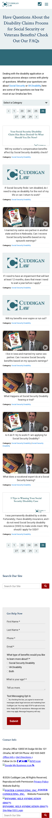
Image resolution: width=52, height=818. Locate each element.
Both (11, 671)
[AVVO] (34, 761)
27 (16, 116)
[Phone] (39, 4)
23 (22, 111)
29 (30, 116)
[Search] (45, 586)
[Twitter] (20, 761)
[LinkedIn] (23, 761)
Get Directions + (24, 757)
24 (29, 111)
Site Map (7, 810)
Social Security (17, 85)
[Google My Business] (17, 765)
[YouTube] (26, 761)
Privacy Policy (41, 781)
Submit (14, 721)
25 (36, 111)
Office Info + (9, 757)
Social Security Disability (21, 157)
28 (23, 116)
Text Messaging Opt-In (19, 696)
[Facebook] (18, 761)
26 (42, 111)
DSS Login (17, 810)
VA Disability (34, 85)
